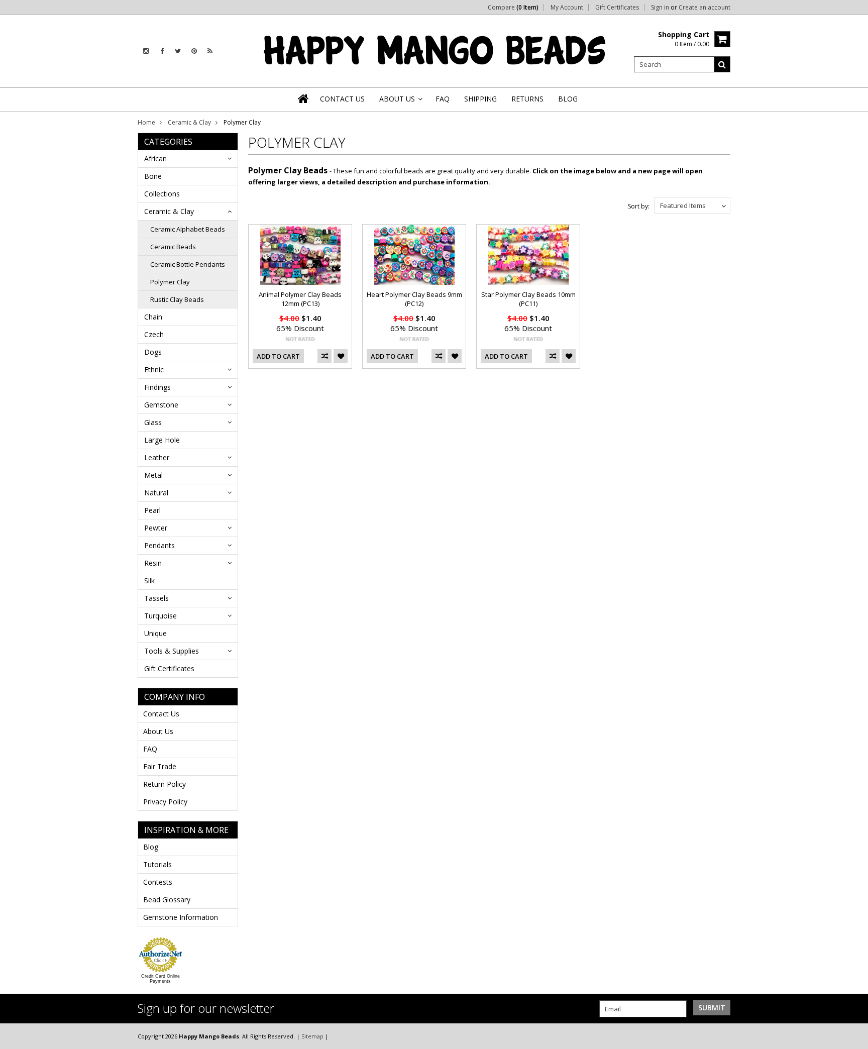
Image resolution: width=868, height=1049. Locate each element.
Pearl (152, 510)
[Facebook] (162, 51)
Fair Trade (159, 766)
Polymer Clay (170, 281)
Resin (153, 563)
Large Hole (162, 440)
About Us (158, 731)
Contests (157, 882)
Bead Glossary (166, 899)
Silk (149, 580)
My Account (567, 7)
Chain (153, 317)
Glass (153, 422)
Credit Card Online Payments (160, 979)
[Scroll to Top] (852, 1035)
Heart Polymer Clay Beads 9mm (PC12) (414, 299)
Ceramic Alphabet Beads (187, 229)
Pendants (159, 545)
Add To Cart (278, 356)
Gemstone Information (180, 917)
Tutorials (157, 864)
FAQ (150, 749)
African (155, 158)
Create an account (704, 7)
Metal (153, 475)
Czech (154, 334)
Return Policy (164, 784)
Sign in (660, 7)
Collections (162, 193)
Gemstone (161, 404)
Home (146, 122)
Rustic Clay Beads (177, 299)
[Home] (304, 98)
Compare (513, 7)
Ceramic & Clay (189, 122)
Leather (156, 457)
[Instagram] (146, 51)
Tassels (156, 598)
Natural (156, 492)
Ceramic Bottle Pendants (187, 264)
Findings (157, 387)
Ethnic (154, 369)
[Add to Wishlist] (341, 356)
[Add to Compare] (324, 356)
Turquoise (160, 615)
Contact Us (161, 713)
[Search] (722, 64)
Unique (155, 633)
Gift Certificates (617, 7)
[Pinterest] (194, 51)
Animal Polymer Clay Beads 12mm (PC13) (300, 299)
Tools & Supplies (171, 651)
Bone (153, 176)
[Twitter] (178, 51)
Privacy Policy (165, 801)
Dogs (153, 352)
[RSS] (209, 51)
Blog (150, 847)
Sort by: (638, 206)
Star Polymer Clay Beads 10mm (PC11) (528, 299)
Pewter (155, 528)
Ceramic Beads (173, 246)
